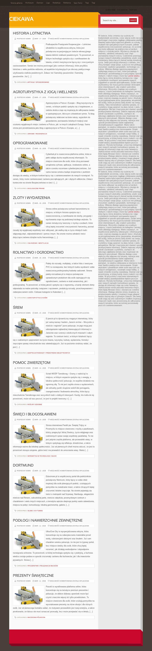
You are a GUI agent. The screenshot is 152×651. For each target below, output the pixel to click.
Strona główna (16, 3)
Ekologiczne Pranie (36, 188)
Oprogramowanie (30, 143)
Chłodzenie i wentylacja (38, 243)
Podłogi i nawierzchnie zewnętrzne (48, 520)
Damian (40, 3)
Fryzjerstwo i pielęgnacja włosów (42, 566)
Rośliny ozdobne (34, 404)
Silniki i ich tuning (35, 510)
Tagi (87, 3)
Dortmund (23, 465)
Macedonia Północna (36, 617)
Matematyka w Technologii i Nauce (42, 456)
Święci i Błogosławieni (34, 414)
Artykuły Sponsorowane (38, 82)
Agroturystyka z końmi (37, 298)
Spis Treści (78, 3)
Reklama (67, 3)
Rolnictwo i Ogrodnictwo (38, 252)
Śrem (18, 307)
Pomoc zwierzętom (31, 363)
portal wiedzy (134, 76)
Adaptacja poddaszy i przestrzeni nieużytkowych (48, 353)
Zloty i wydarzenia (31, 198)
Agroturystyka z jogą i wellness (45, 92)
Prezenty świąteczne (33, 575)
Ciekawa (21, 19)
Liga (48, 3)
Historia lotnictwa (31, 33)
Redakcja (56, 3)
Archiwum (29, 3)
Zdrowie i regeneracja (37, 134)
